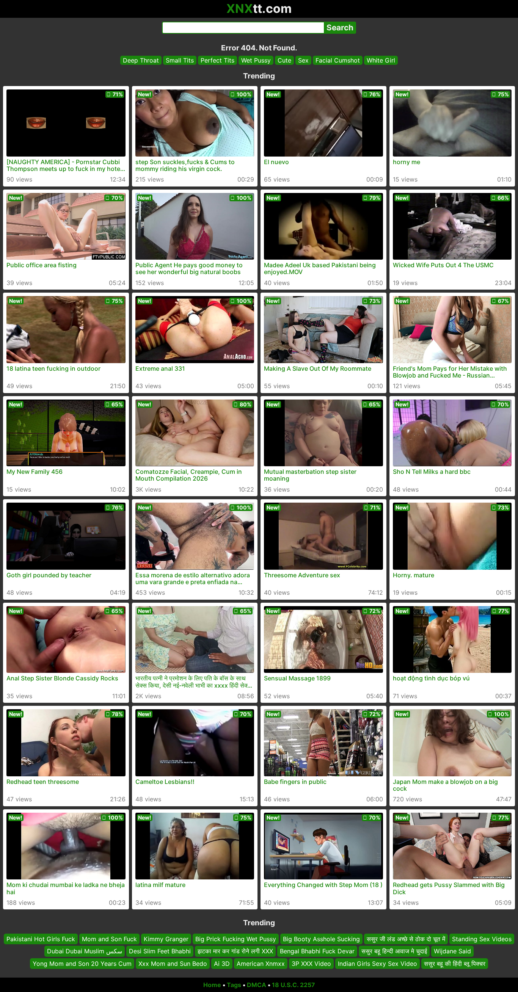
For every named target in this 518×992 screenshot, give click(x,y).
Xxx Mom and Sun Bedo (172, 963)
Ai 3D (222, 963)
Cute (284, 60)
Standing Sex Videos (482, 939)
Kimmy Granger (166, 939)
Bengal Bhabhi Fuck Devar (317, 951)
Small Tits (180, 60)
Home (212, 984)
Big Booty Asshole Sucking (321, 939)
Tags (234, 984)
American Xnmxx (261, 963)
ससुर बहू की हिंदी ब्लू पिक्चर (454, 963)
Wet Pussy (256, 60)
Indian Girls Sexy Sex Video (377, 963)
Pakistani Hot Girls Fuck (40, 939)
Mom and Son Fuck (109, 939)
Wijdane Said (452, 951)
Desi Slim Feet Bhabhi (160, 951)
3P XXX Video (311, 963)
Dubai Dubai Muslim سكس (84, 951)
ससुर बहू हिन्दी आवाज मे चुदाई (394, 951)
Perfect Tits (217, 60)
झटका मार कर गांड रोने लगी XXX (235, 951)
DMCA (256, 984)
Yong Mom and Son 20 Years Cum (82, 963)
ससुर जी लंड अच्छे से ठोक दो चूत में (406, 939)
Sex (303, 60)
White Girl (381, 60)
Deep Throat (141, 60)
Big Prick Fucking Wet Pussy (235, 939)
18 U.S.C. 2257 (293, 984)
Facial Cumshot (338, 60)
